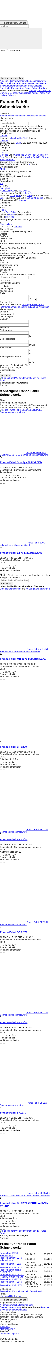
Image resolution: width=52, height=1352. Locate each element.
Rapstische (5, 88)
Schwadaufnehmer (9, 86)
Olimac (11, 95)
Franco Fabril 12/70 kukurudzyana (21, 552)
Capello (32, 90)
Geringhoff (15, 93)
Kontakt (17, 1296)
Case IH (41, 90)
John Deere (25, 93)
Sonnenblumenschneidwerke (32, 83)
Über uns (4, 1296)
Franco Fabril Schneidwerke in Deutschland (21, 1291)
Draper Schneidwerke (35, 88)
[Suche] (21, 38)
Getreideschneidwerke (35, 81)
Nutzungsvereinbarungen (38, 589)
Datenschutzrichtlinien (10, 589)
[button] (26, 64)
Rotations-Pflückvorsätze (30, 86)
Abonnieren (6, 583)
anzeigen (5, 375)
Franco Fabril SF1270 (13, 1112)
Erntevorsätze (17, 88)
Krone (42, 93)
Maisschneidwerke (9, 83)
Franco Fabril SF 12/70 (13, 839)
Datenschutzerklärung (10, 1307)
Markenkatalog (20, 1310)
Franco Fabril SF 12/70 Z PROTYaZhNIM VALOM (12, 1275)
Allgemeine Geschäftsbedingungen (16, 1305)
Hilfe (11, 1296)
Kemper (35, 93)
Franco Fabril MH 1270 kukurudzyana (23, 659)
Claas (48, 90)
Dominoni (4, 93)
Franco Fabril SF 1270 (13, 746)
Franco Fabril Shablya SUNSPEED (21, 462)
